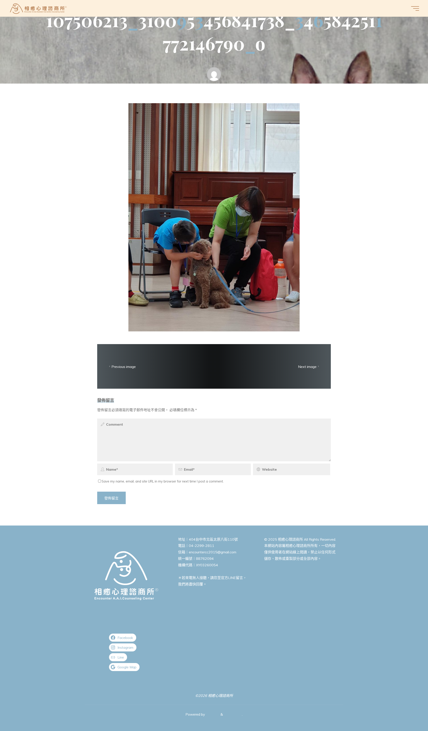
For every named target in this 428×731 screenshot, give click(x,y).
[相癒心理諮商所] (38, 8)
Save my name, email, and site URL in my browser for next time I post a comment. (163, 481)
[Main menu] (415, 8)
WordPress (233, 714)
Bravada (212, 714)
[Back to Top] (410, 713)
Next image (307, 366)
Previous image (123, 366)
